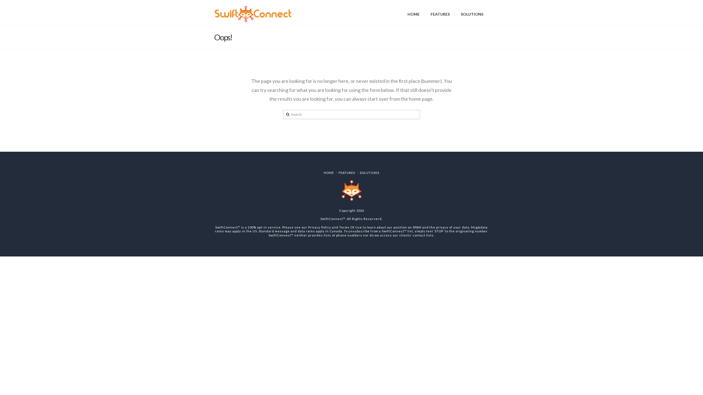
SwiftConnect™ (332, 219)
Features (347, 172)
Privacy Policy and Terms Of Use (335, 227)
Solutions (369, 172)
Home (329, 172)
